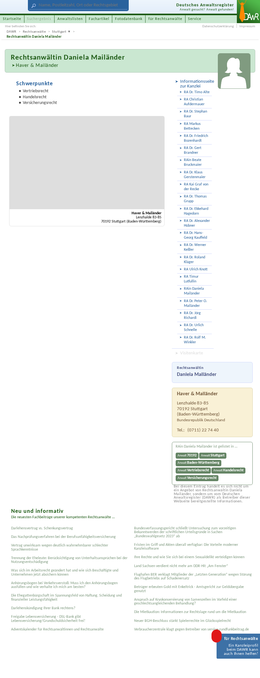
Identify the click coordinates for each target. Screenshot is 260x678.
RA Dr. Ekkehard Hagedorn (196, 211)
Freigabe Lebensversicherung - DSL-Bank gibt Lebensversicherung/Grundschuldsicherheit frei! (48, 619)
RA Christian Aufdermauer (194, 102)
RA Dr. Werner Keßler (195, 247)
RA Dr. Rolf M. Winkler (195, 340)
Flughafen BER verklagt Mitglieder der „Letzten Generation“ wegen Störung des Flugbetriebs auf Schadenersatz (193, 576)
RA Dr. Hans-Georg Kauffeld (195, 235)
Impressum (247, 26)
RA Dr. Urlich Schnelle (194, 327)
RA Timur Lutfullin (191, 279)
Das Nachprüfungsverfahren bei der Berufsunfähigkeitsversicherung (63, 537)
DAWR (11, 32)
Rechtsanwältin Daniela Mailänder (34, 37)
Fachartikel (99, 19)
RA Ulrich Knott (196, 269)
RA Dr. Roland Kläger (194, 259)
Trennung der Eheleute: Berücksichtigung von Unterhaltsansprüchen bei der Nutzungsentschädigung (69, 560)
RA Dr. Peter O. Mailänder (195, 303)
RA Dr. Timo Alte (197, 92)
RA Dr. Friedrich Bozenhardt (196, 138)
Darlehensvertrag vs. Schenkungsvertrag (42, 528)
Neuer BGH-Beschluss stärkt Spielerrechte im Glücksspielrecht (182, 621)
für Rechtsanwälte (165, 19)
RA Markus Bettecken (192, 126)
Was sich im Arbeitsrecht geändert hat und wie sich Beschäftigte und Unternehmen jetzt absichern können (64, 572)
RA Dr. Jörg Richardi (192, 315)
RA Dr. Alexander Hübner (197, 223)
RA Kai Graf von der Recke (196, 187)
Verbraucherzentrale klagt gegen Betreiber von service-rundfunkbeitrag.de (191, 629)
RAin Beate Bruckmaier (193, 162)
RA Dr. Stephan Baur (195, 114)
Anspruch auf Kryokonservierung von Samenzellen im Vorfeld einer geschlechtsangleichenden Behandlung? (185, 601)
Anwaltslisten (70, 19)
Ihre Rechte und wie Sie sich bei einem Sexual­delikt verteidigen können (189, 557)
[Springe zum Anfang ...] (250, 668)
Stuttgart (59, 32)
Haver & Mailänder (37, 65)
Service (194, 19)
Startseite (12, 19)
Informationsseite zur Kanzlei (196, 84)
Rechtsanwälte (34, 32)
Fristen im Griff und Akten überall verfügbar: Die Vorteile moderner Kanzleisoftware (186, 547)
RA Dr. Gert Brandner (192, 150)
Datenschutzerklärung (218, 26)
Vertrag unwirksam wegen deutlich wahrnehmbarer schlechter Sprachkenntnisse (59, 547)
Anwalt (187, 455)
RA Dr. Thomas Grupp (195, 199)
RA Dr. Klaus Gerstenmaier (194, 175)
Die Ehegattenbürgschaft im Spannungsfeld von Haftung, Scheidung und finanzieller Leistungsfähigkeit (66, 597)
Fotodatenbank (128, 19)
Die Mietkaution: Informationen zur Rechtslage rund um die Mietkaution (190, 612)
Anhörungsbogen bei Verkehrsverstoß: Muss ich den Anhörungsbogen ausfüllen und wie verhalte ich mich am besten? (64, 585)
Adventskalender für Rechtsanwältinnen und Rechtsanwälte (57, 629)
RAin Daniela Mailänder (194, 291)
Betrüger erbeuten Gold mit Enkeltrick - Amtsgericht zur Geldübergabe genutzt (189, 589)
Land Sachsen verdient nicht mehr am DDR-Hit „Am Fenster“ (181, 566)
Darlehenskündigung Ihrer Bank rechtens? (43, 608)
